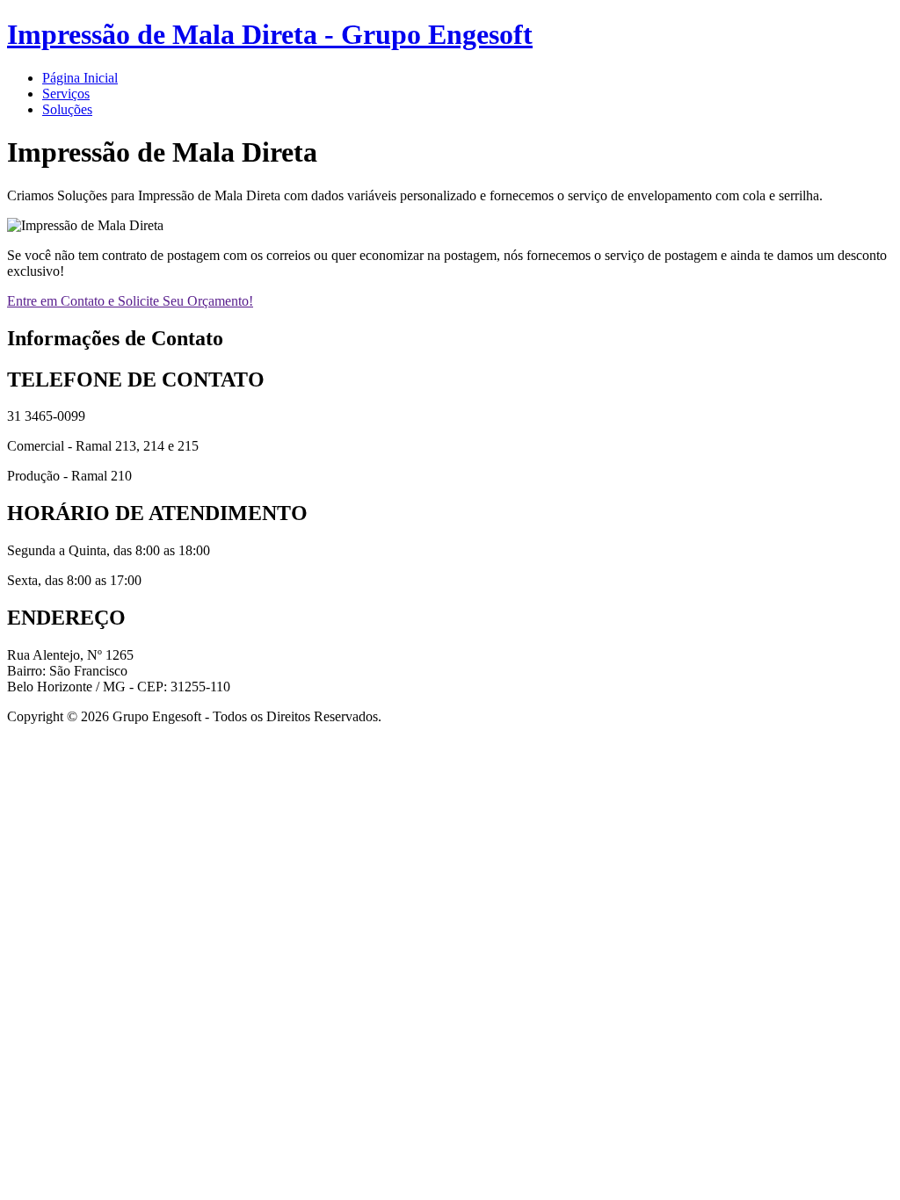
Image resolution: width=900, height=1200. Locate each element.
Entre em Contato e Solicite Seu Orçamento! (130, 300)
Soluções (67, 109)
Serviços (66, 93)
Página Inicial (80, 77)
